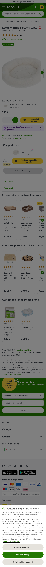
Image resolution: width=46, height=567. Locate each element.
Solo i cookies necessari (23, 562)
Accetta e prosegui (23, 554)
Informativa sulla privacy (11, 541)
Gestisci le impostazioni (23, 547)
